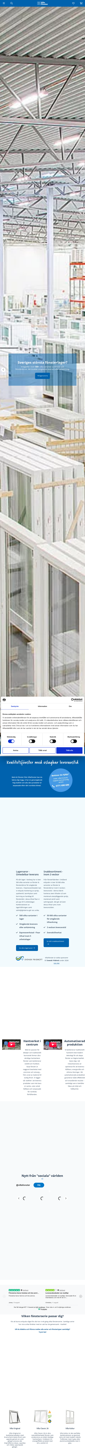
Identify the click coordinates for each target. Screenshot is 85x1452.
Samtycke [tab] (15, 706)
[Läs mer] (42, 370)
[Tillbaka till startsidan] (42, 3)
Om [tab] (70, 706)
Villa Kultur (70, 1428)
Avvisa (15, 750)
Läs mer (42, 378)
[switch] (32, 741)
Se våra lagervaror (26, 948)
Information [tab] (42, 706)
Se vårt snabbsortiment (55, 941)
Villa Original (15, 1428)
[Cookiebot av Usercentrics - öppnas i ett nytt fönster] (72, 700)
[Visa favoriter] (73, 3)
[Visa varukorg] (81, 3)
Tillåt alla (69, 750)
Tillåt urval (42, 750)
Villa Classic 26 (42, 1428)
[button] (81, 370)
